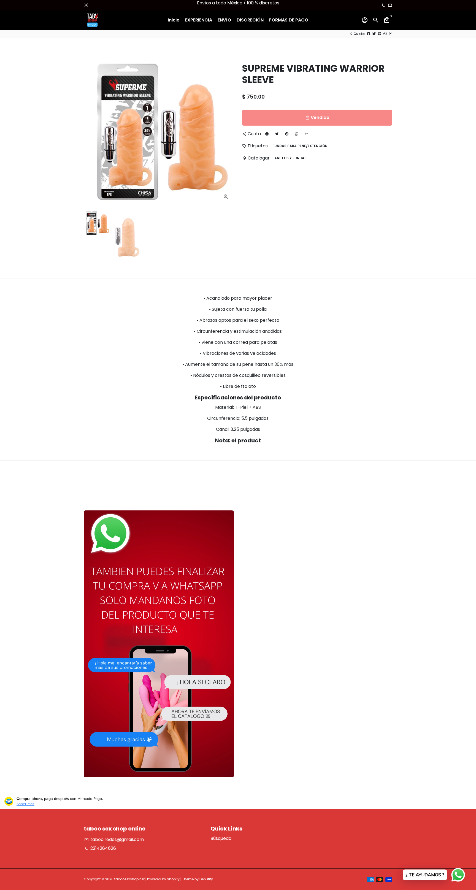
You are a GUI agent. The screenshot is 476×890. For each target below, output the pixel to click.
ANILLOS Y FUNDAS (290, 158)
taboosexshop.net (129, 879)
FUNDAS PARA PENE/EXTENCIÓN (300, 146)
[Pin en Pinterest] (379, 33)
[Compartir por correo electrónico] (390, 33)
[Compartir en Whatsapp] (385, 33)
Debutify (206, 879)
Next (226, 130)
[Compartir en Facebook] (368, 33)
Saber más (25, 804)
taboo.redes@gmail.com (114, 839)
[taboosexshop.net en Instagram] (86, 5)
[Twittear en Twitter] (374, 33)
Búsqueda (220, 838)
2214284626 (100, 848)
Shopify (173, 879)
